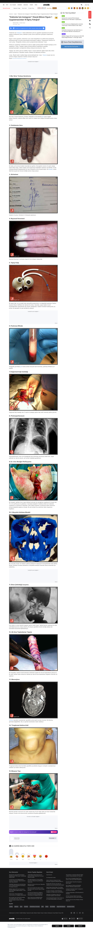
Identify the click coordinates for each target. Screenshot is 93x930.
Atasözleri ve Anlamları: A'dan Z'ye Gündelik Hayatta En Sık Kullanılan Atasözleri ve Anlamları (53, 895)
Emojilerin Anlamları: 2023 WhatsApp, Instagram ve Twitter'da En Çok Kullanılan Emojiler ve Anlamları (55, 892)
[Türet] (69, 8)
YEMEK (31, 4)
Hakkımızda (11, 912)
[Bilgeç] (71, 8)
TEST (7, 4)
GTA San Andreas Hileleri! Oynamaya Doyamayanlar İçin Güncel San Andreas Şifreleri (74, 897)
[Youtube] (80, 913)
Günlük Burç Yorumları (34, 906)
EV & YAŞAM (13, 4)
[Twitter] (77, 913)
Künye (60, 912)
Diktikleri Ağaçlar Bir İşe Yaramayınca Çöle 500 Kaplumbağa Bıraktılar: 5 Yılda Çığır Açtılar (73, 36)
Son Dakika (52, 906)
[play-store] (72, 918)
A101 (42, 906)
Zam (21, 906)
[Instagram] (71, 913)
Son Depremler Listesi (51, 877)
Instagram (19, 32)
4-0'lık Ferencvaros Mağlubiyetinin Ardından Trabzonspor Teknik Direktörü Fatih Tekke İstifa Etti (72, 24)
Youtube (26, 906)
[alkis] (82, 8)
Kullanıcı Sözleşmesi (48, 912)
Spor (63, 15)
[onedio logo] (46, 5)
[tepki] (11, 856)
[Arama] (81, 5)
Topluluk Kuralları (30, 912)
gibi (43, 116)
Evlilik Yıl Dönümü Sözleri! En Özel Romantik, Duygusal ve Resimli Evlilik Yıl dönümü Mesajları (54, 881)
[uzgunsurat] (88, 8)
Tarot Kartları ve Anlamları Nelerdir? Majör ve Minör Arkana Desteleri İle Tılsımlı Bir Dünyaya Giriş (74, 876)
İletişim (38, 912)
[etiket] (56, 17)
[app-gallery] (80, 918)
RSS (62, 912)
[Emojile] (77, 8)
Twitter (11, 906)
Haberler (11, 14)
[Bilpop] (74, 8)
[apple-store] (65, 918)
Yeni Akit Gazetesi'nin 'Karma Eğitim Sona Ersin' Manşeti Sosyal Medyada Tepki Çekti (35, 881)
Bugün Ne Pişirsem (61, 906)
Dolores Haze (19, 22)
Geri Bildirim (16, 912)
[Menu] (3, 4)
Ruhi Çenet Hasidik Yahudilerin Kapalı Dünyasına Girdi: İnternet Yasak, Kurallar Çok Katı (36, 889)
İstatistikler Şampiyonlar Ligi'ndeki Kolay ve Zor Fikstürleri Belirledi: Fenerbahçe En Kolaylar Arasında (72, 30)
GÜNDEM (19, 4)
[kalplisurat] (85, 8)
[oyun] (79, 8)
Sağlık (15, 14)
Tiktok (47, 906)
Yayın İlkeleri (55, 912)
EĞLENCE (26, 4)
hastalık (51, 169)
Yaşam (63, 33)
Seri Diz (54, 8)
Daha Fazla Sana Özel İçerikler (71, 46)
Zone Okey (49, 8)
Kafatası (11, 720)
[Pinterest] (83, 913)
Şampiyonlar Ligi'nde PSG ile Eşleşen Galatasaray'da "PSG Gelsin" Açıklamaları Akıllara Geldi (71, 18)
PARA (36, 4)
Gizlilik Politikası (23, 912)
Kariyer (42, 912)
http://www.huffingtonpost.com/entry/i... (19, 58)
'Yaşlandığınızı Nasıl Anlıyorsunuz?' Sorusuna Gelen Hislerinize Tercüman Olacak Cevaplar (36, 876)
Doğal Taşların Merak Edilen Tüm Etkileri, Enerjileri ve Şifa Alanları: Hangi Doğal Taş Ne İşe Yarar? (54, 888)
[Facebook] (74, 913)
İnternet (45, 55)
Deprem (16, 906)
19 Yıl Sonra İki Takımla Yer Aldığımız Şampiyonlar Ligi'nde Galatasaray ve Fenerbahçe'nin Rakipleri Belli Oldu (35, 894)
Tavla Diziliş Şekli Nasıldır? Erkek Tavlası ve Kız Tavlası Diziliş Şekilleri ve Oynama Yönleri (55, 899)
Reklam (35, 912)
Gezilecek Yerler (70, 906)
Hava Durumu (49, 874)
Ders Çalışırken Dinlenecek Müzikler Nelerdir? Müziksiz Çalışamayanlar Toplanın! (73, 886)
